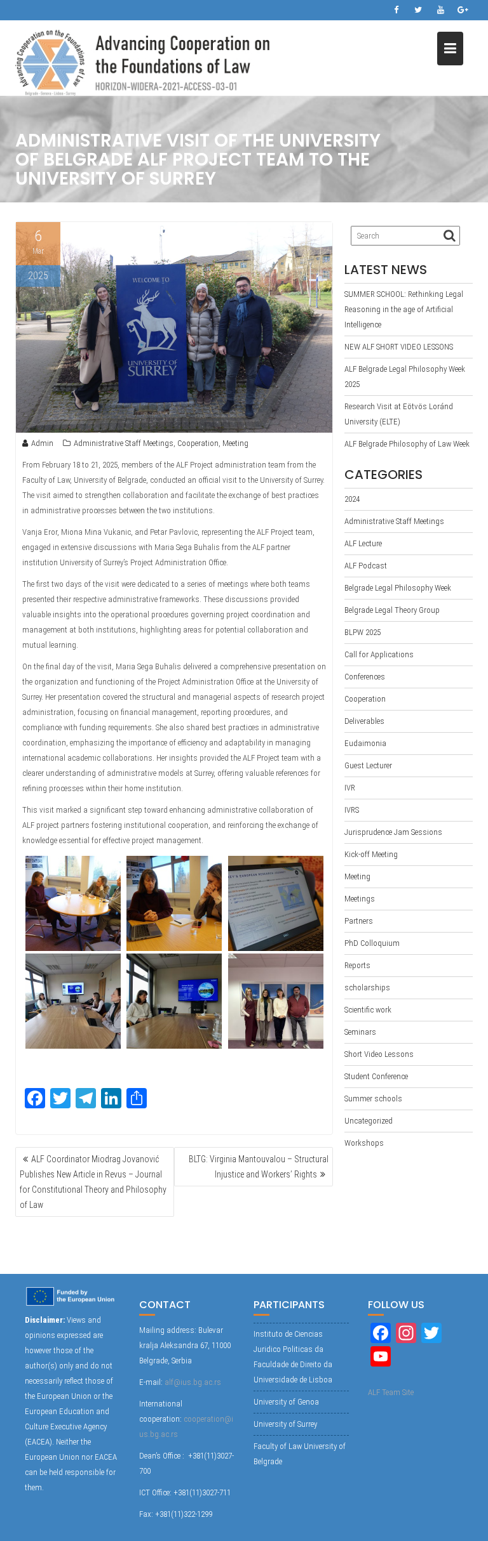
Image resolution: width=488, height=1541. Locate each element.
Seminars (360, 1032)
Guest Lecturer (368, 765)
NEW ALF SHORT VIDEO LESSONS (398, 346)
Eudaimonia (365, 743)
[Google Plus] (462, 10)
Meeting (235, 443)
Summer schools (373, 1098)
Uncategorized (368, 1120)
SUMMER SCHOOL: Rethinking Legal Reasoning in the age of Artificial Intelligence (403, 309)
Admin (42, 443)
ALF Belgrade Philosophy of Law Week (407, 444)
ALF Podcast (365, 565)
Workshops (364, 1143)
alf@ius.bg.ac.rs (193, 1382)
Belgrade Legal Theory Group (392, 610)
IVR (349, 787)
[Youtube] (440, 10)
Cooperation (198, 443)
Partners (358, 921)
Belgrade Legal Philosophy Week (397, 588)
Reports (357, 965)
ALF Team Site (391, 1392)
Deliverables (364, 721)
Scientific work (367, 1009)
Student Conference (376, 1076)
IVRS (351, 810)
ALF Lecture (363, 543)
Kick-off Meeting (371, 854)
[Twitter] (418, 10)
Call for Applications (379, 654)
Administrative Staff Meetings (123, 443)
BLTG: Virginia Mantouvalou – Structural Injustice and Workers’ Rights (259, 1166)
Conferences (364, 676)
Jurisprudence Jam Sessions (393, 832)
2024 (352, 499)
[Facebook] (396, 10)
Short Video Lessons (379, 1054)
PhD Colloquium (372, 943)
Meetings (359, 898)
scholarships (367, 987)
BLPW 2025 (362, 632)
